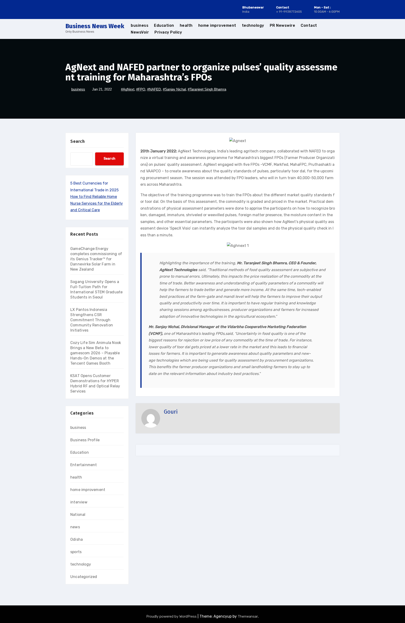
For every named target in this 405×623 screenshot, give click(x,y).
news (75, 527)
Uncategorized (83, 576)
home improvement (217, 25)
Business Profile (85, 440)
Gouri (171, 411)
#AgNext (127, 89)
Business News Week (94, 26)
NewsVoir (140, 32)
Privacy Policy (168, 32)
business (139, 25)
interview (78, 502)
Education (164, 25)
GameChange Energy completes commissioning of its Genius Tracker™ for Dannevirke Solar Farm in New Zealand (96, 259)
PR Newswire (282, 25)
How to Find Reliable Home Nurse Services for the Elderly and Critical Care (96, 203)
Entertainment (83, 465)
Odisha (76, 539)
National (78, 514)
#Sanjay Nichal (174, 89)
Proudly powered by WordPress (172, 616)
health (186, 25)
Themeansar (248, 616)
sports (76, 552)
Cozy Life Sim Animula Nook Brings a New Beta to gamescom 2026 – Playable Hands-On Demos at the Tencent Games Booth (95, 353)
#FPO (140, 89)
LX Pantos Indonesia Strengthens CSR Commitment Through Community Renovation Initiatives (91, 319)
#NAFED (154, 89)
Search (77, 141)
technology (253, 25)
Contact (309, 25)
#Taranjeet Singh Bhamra (207, 89)
